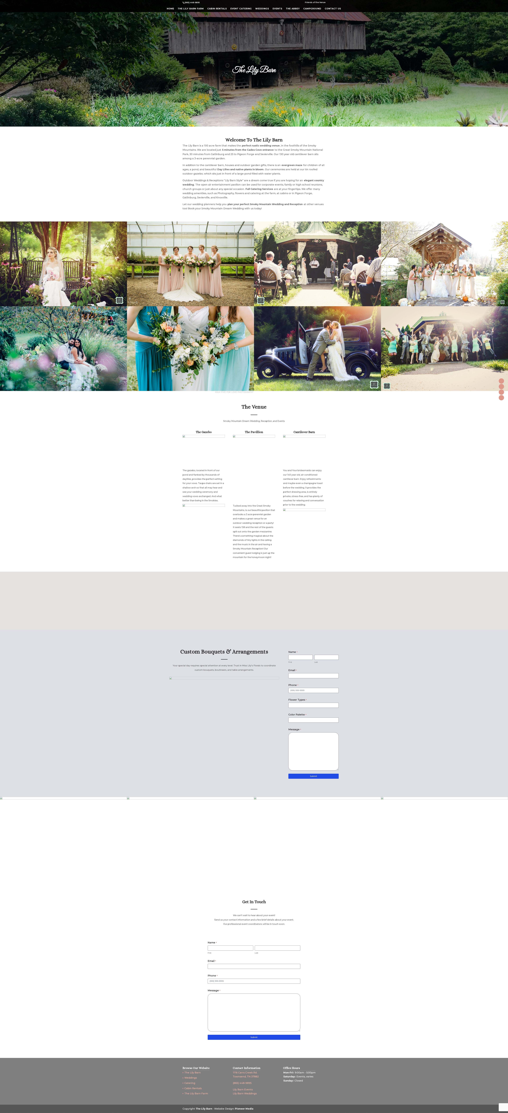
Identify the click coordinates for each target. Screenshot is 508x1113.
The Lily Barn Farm (191, 9)
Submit (313, 776)
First (290, 662)
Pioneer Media (244, 1108)
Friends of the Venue (315, 2)
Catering (189, 1083)
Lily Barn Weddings (245, 1093)
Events (277, 9)
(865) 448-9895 (242, 1083)
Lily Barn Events (243, 1089)
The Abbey (293, 9)
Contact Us (333, 9)
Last (316, 662)
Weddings (262, 9)
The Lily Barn (192, 1072)
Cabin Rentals (217, 9)
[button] (255, 598)
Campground (312, 9)
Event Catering (241, 9)
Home (170, 9)
